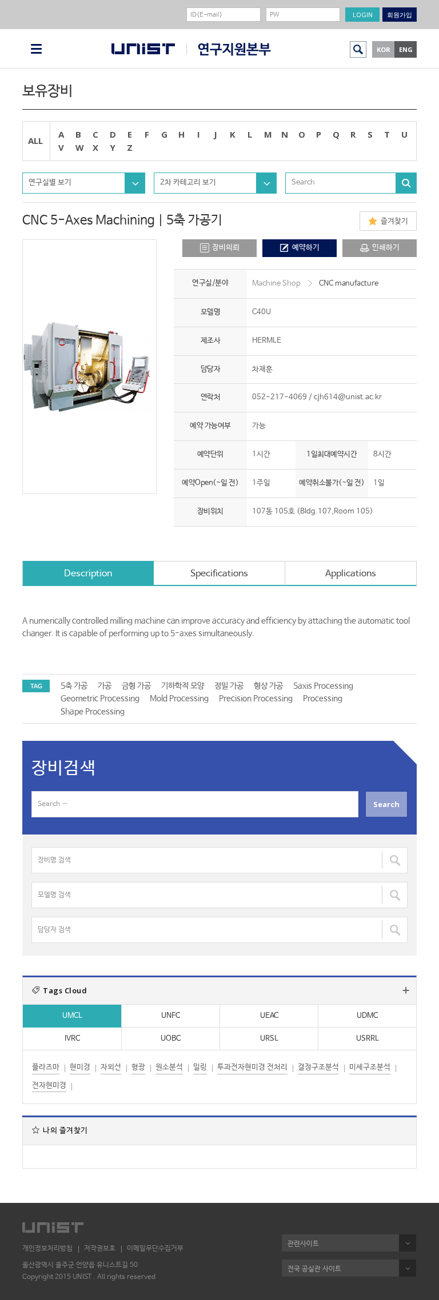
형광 (138, 1067)
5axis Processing (323, 686)
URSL (269, 1038)
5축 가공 (74, 686)
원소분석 (169, 1067)
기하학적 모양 (182, 686)
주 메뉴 (36, 49)
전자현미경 (49, 1085)
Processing (322, 698)
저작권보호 (99, 1249)
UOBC (171, 1038)
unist (143, 48)
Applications (350, 573)
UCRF (228, 49)
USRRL (367, 1038)
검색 (358, 49)
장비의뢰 (226, 247)
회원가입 (399, 14)
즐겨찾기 (394, 221)
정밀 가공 (229, 686)
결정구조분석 (318, 1067)
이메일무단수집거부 (155, 1249)
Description (88, 573)
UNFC (170, 1016)
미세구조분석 (369, 1067)
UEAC (269, 1016)
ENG (406, 49)
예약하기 (306, 247)
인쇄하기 (386, 247)
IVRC (72, 1038)
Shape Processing (93, 711)
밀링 (200, 1067)
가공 (104, 686)
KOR (383, 49)
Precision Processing (256, 698)
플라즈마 (45, 1067)
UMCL (72, 1016)
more (405, 990)
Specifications (219, 573)
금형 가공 (136, 686)
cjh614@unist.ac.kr (348, 397)
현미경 (80, 1067)
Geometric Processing (100, 698)
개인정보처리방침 (47, 1249)
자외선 (111, 1067)
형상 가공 (268, 686)
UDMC (367, 1016)
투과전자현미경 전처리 (252, 1067)
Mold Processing (179, 698)
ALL (35, 140)
